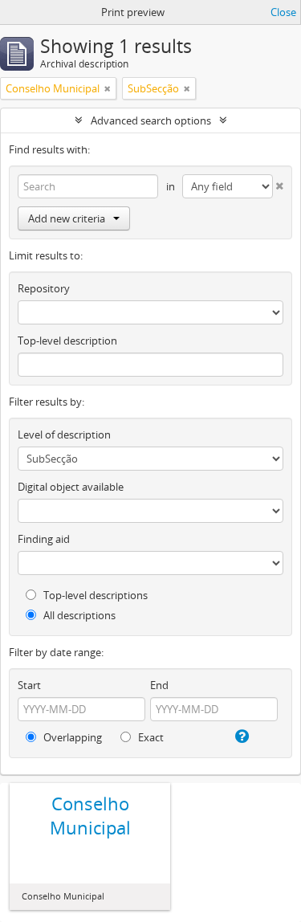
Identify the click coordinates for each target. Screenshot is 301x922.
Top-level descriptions (94, 595)
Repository (44, 288)
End (159, 685)
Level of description (64, 434)
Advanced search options (151, 120)
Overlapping (71, 737)
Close (283, 12)
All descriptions (78, 615)
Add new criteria (66, 218)
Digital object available (71, 486)
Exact (150, 737)
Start (29, 685)
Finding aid (44, 539)
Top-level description (67, 340)
